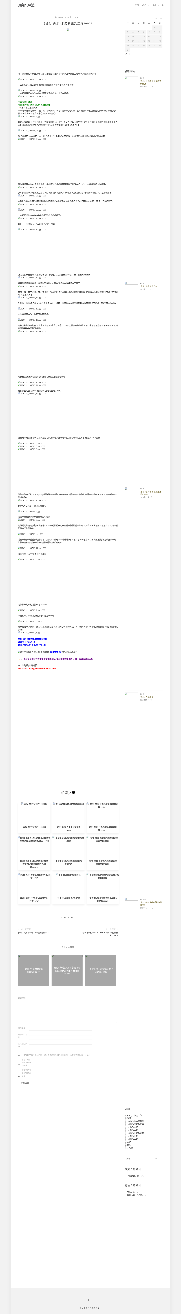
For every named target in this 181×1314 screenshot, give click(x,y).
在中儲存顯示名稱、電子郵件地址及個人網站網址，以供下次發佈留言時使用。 (57, 1055)
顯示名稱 (22, 1028)
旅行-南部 (133, 1127)
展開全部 (129, 1115)
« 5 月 (127, 54)
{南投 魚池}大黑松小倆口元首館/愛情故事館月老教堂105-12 (67, 970)
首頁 (137, 5)
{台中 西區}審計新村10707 (68, 898)
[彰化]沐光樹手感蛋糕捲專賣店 (150, 82)
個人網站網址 (22, 1045)
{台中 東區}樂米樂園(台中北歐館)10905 (100, 970)
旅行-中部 (58, 17)
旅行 (144, 5)
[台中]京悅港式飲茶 (148, 286)
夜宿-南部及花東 (136, 1124)
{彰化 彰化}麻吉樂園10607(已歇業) (33, 970)
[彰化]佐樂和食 (146, 697)
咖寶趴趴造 (26, 5)
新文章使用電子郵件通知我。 (26, 1073)
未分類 (142, 78)
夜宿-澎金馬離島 (136, 1121)
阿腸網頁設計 (95, 1308)
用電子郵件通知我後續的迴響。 (26, 1062)
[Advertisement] (68, 52)
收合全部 (138, 1115)
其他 (129, 1145)
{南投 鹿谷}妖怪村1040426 (34, 827)
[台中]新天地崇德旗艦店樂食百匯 (150, 493)
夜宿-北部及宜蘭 (136, 1133)
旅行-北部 (133, 1136)
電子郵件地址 (22, 1036)
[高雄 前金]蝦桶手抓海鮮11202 (151, 903)
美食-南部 (143, 899)
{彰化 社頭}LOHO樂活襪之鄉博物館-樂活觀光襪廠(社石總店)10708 (34, 864)
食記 (154, 5)
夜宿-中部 (133, 1139)
